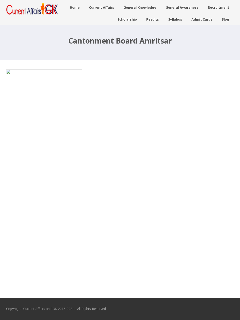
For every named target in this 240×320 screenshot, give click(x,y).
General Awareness (182, 7)
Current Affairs (101, 7)
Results (152, 19)
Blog (225, 19)
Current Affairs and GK (40, 308)
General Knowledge (140, 7)
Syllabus (175, 19)
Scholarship (127, 19)
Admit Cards (201, 19)
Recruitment (218, 7)
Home (75, 7)
